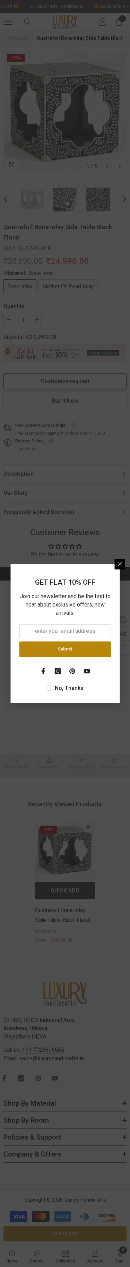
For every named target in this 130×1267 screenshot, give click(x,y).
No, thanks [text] (69, 688)
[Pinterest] (72, 671)
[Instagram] (58, 671)
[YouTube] (87, 671)
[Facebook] (43, 671)
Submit (65, 649)
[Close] (119, 564)
